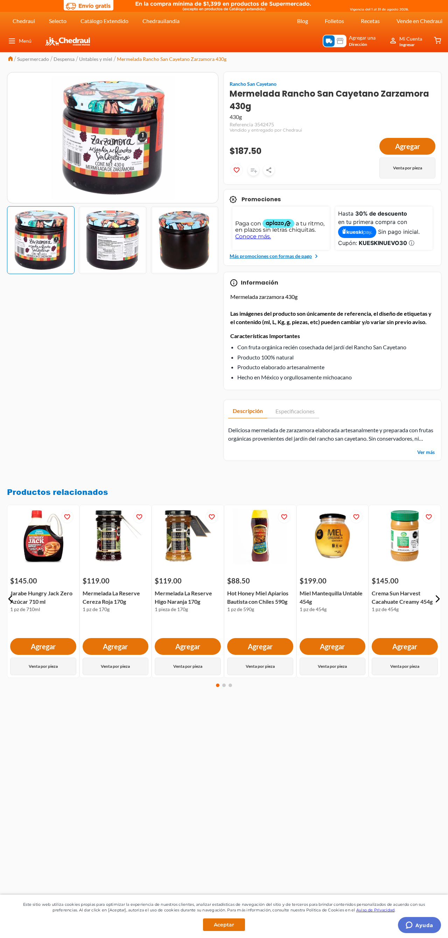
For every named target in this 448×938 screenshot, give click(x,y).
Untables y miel (95, 59)
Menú (25, 41)
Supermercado (33, 59)
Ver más (426, 452)
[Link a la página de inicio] (10, 59)
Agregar (407, 146)
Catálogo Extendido (104, 21)
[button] (10, 598)
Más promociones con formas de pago (271, 256)
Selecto (57, 21)
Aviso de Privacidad (375, 910)
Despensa (64, 59)
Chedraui (24, 21)
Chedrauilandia (161, 21)
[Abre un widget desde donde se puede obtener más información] (419, 925)
